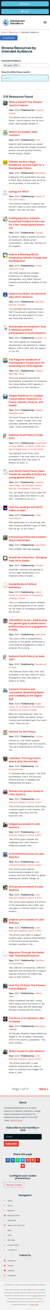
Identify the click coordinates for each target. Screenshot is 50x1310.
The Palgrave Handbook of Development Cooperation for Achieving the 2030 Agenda (27, 363)
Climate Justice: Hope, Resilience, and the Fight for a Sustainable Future (26, 165)
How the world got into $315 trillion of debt (25, 509)
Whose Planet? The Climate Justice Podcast (25, 104)
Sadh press (40, 634)
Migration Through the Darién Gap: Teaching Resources (26, 954)
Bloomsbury (40, 173)
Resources (13, 32)
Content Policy (34, 1304)
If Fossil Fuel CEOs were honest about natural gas (27, 538)
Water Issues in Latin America (26, 1051)
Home (4, 32)
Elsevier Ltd (40, 338)
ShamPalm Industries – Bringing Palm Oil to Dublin (28, 559)
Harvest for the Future (22, 731)
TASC (38, 140)
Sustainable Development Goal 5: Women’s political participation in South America (27, 330)
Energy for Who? (19, 191)
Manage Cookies (14, 1185)
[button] (45, 22)
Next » (43, 1089)
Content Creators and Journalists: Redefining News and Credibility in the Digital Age (26, 694)
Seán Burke (40, 545)
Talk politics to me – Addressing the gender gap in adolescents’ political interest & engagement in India (28, 625)
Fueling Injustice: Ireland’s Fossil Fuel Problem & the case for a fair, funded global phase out (27, 223)
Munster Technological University (24, 488)
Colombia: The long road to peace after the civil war (25, 760)
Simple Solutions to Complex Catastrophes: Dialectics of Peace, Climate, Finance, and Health (26, 400)
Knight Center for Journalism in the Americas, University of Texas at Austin (27, 706)
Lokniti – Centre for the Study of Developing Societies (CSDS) (26, 595)
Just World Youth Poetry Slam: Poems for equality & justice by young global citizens (27, 474)
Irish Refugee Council (31, 485)
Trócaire (39, 232)
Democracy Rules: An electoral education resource (27, 295)
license (35, 1295)
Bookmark (9, 38)
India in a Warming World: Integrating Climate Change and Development (28, 257)
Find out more (16, 1120)
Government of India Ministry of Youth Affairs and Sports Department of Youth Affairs (28, 446)
